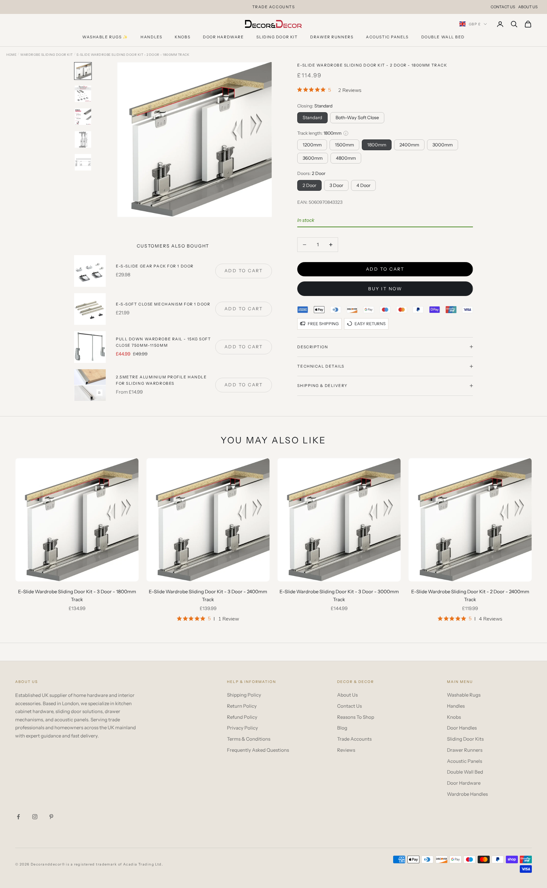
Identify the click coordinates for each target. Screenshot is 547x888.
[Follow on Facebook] (18, 817)
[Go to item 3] (83, 116)
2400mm (409, 144)
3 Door (336, 185)
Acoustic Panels (387, 37)
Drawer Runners (331, 37)
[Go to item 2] (83, 94)
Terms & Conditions (248, 739)
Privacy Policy (242, 728)
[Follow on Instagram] (35, 817)
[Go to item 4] (83, 139)
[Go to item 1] (83, 71)
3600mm (313, 158)
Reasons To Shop (355, 717)
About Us (528, 6)
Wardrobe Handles (467, 794)
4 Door (363, 185)
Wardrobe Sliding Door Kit (46, 55)
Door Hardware (223, 37)
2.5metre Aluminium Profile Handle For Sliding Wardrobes (161, 380)
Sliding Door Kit (277, 37)
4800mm (346, 158)
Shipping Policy (244, 695)
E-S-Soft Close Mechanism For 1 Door (163, 304)
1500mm (344, 144)
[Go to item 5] (83, 162)
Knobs (182, 37)
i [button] (345, 133)
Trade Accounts (354, 739)
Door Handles (462, 728)
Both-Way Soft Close (357, 117)
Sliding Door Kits (465, 739)
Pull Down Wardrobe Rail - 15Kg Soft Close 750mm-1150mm (163, 342)
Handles (151, 37)
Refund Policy (242, 717)
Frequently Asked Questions (258, 750)
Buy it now (385, 289)
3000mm (442, 144)
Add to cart (385, 269)
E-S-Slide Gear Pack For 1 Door (155, 266)
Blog (342, 728)
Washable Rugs (464, 695)
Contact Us (503, 6)
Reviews (346, 750)
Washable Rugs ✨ (105, 37)
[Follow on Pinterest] (51, 817)
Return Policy (242, 706)
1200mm (312, 144)
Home (11, 55)
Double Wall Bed (443, 37)
